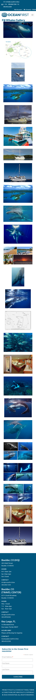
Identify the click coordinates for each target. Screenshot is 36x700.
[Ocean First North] (15, 15)
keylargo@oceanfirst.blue (10, 639)
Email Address (7, 657)
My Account (18, 9)
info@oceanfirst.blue (12, 2)
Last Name (5, 669)
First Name (5, 663)
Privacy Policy (8, 690)
